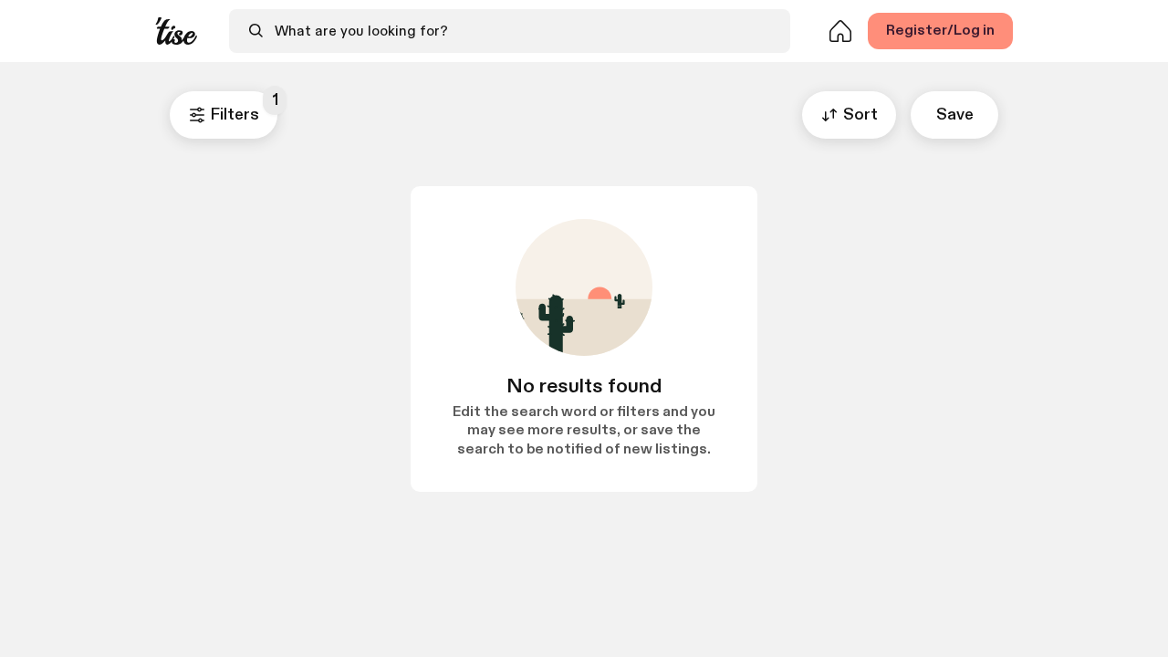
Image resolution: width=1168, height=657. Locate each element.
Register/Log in (940, 30)
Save (955, 114)
